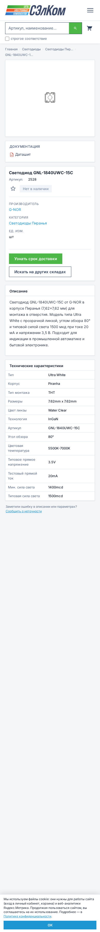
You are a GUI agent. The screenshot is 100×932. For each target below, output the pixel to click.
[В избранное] (13, 188)
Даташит (21, 154)
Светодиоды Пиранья (59, 49)
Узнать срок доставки (35, 258)
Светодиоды (31, 49)
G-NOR (15, 209)
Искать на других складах (40, 271)
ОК (50, 925)
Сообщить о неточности (24, 511)
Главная (11, 49)
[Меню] (90, 10)
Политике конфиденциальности (27, 916)
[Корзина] (89, 28)
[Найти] (75, 28)
